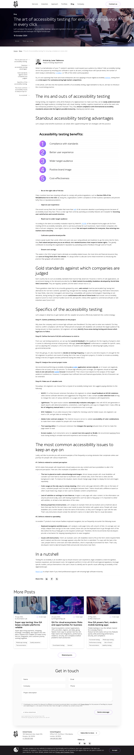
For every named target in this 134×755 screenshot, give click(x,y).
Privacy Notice (85, 704)
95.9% (84, 224)
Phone (72, 686)
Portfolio (64, 4)
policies (107, 78)
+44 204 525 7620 (56, 738)
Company (80, 4)
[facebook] (79, 743)
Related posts (67, 655)
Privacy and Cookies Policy (64, 752)
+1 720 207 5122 (28, 738)
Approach (54, 4)
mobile (56, 372)
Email (72, 679)
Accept (114, 750)
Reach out (39, 572)
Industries (44, 4)
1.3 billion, (58, 73)
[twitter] (90, 743)
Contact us (113, 4)
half (75, 209)
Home (16, 51)
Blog (72, 4)
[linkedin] (84, 743)
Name (25, 679)
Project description (30, 693)
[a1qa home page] (16, 4)
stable (75, 367)
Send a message (103, 712)
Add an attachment (30, 712)
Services (35, 4)
